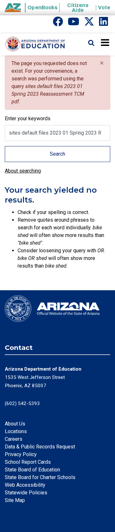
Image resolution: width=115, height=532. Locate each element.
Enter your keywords (27, 118)
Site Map (15, 500)
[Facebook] (58, 23)
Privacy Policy (21, 454)
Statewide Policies (26, 493)
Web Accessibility (25, 485)
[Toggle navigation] (105, 42)
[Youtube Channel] (73, 23)
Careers (13, 439)
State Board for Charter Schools (40, 477)
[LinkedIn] (103, 23)
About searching (23, 171)
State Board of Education (32, 470)
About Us (15, 424)
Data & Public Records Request (40, 447)
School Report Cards (28, 462)
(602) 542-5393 (22, 403)
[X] (89, 23)
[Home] (32, 44)
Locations (16, 431)
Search (57, 154)
